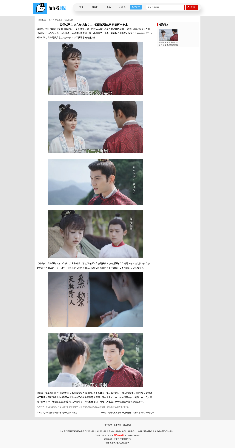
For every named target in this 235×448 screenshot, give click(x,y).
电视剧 (95, 7)
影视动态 (136, 7)
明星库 (122, 7)
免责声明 (117, 425)
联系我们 (127, 425)
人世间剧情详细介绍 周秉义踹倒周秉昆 (60, 413)
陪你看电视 (119, 435)
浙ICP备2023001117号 (121, 443)
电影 (108, 7)
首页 (81, 7)
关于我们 (108, 425)
